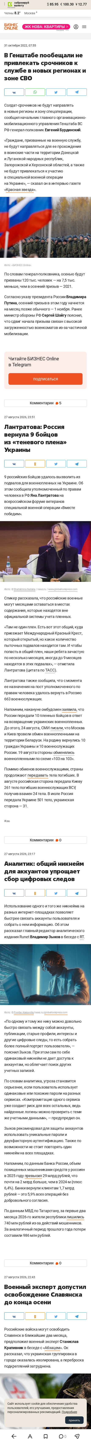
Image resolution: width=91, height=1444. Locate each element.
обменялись (63, 752)
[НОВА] (45, 27)
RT (82, 937)
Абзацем (52, 1347)
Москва (29, 13)
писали (57, 728)
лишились (75, 1217)
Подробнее (69, 1412)
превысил (33, 1175)
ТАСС (50, 670)
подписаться (45, 379)
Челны (9, 13)
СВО (7, 821)
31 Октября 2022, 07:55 (20, 45)
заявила (69, 709)
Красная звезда (20, 189)
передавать (38, 775)
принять (74, 1420)
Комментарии (45, 403)
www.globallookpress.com (62, 589)
